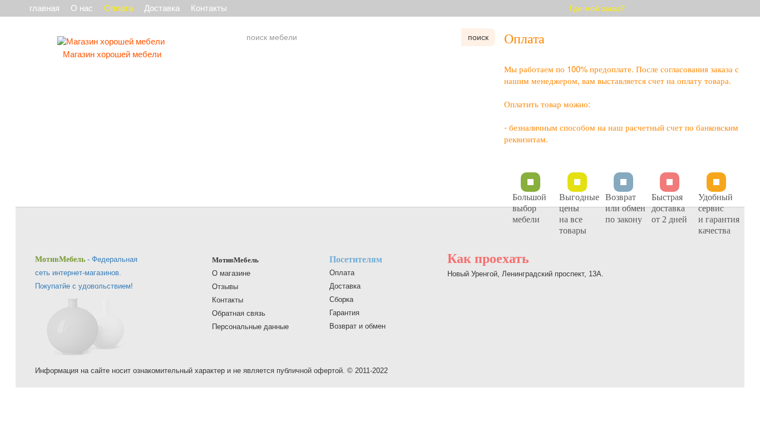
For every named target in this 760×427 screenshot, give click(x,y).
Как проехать (488, 258)
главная (44, 8)
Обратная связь (238, 313)
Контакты (209, 8)
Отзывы (225, 286)
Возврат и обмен (357, 326)
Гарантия (344, 313)
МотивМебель (235, 260)
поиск (478, 37)
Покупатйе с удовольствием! (84, 286)
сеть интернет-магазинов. (78, 273)
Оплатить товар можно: (547, 104)
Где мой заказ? (597, 8)
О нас (82, 8)
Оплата (118, 8)
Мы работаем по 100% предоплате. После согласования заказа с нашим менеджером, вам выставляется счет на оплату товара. (621, 74)
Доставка (162, 8)
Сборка (341, 299)
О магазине (231, 273)
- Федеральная (86, 259)
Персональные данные (250, 326)
